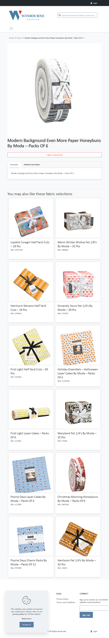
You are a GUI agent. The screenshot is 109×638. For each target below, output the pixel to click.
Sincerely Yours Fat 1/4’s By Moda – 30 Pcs (75, 308)
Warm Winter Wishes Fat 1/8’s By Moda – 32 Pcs (77, 244)
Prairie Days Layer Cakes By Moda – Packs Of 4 (28, 499)
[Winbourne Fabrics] (26, 15)
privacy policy (18, 614)
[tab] (14, 165)
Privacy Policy (62, 599)
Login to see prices (55, 155)
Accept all (26, 624)
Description (14, 165)
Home (11, 38)
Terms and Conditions (65, 602)
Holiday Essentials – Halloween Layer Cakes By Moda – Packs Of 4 (78, 373)
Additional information (32, 165)
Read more (26, 618)
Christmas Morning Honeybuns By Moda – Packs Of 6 (78, 499)
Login (95, 3)
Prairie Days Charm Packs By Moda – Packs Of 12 (29, 562)
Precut (19, 38)
